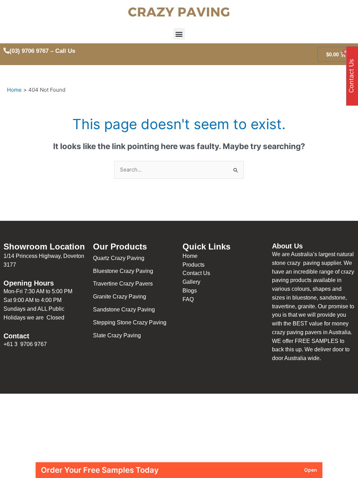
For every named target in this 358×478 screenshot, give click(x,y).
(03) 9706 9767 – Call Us (42, 51)
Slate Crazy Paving (117, 335)
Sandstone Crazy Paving (124, 309)
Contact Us (196, 273)
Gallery (191, 282)
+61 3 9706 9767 (25, 344)
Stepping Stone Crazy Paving (129, 322)
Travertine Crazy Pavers (123, 284)
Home (190, 256)
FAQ (188, 299)
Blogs (189, 291)
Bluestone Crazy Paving (123, 271)
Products (193, 265)
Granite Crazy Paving (120, 297)
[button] (179, 34)
